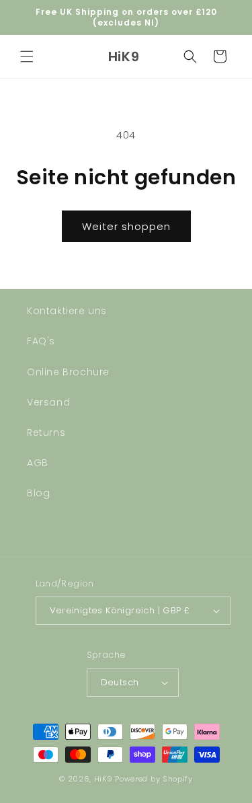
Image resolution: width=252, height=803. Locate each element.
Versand (48, 402)
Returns (46, 432)
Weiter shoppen (126, 226)
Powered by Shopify (154, 778)
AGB (37, 462)
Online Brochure (68, 372)
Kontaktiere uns (67, 310)
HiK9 (103, 778)
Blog (38, 493)
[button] (27, 56)
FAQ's (41, 341)
